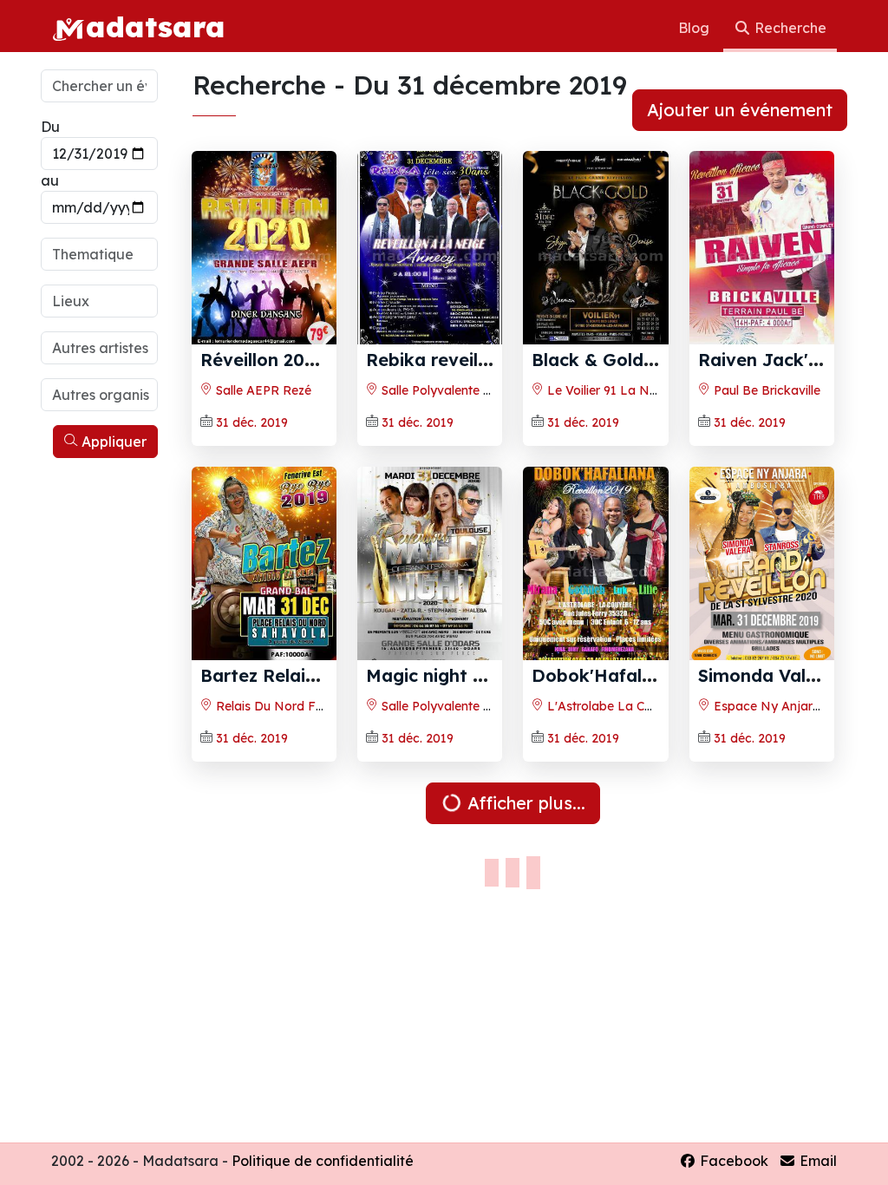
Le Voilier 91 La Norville (614, 390)
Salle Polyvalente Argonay (455, 390)
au (50, 180)
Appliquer (112, 441)
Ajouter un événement (739, 110)
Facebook (732, 1160)
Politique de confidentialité (323, 1160)
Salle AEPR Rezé (261, 390)
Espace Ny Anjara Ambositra (797, 706)
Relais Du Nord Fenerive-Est (296, 706)
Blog (695, 27)
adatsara (155, 26)
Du (50, 126)
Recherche (788, 27)
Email (816, 1160)
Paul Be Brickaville (765, 390)
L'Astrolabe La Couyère (614, 706)
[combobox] (100, 254)
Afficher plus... (523, 803)
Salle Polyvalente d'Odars (453, 706)
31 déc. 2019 (252, 422)
